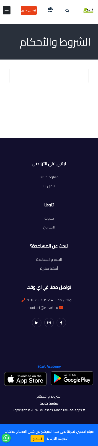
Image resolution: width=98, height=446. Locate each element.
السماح (37, 439)
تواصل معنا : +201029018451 (49, 299)
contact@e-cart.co (43, 307)
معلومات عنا (49, 177)
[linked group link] (36, 322)
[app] (26, 379)
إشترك (50, 141)
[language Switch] (50, 9)
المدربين (49, 227)
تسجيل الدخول (27, 10)
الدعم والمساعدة (49, 259)
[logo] (88, 9)
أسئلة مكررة (49, 268)
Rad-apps (75, 410)
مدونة (49, 218)
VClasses (46, 410)
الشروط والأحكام (49, 396)
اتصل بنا (49, 185)
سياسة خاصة (49, 403)
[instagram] (49, 322)
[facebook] (61, 322)
